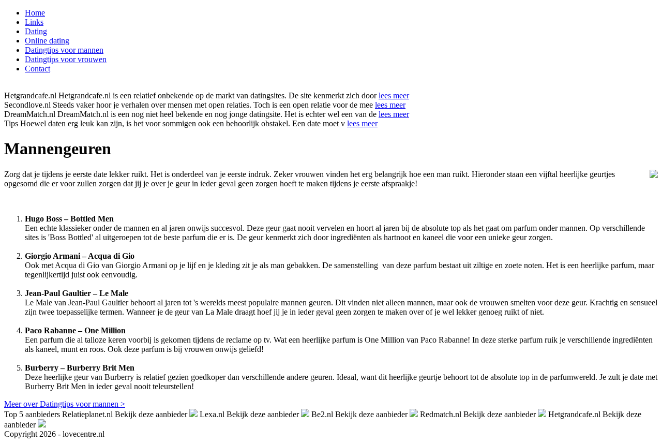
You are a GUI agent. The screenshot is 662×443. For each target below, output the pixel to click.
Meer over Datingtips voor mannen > (64, 404)
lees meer (394, 95)
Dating (36, 31)
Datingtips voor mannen (64, 50)
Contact (37, 68)
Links (34, 22)
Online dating (47, 40)
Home (35, 12)
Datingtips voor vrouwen (66, 59)
